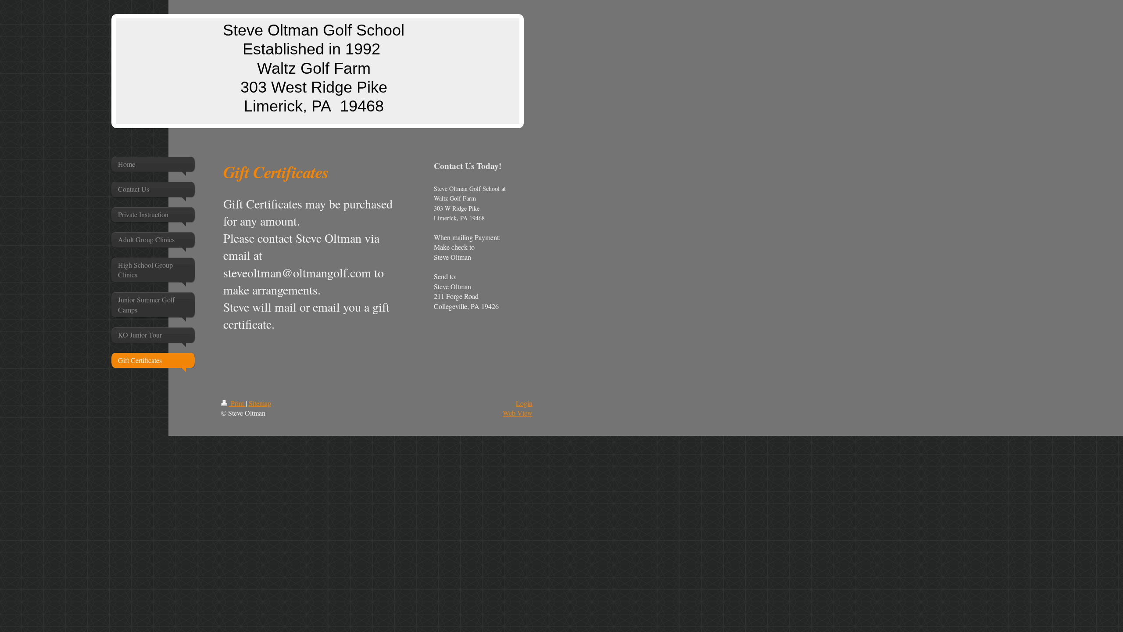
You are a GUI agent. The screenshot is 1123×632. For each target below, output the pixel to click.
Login (524, 403)
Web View (518, 412)
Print (237, 403)
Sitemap (260, 403)
